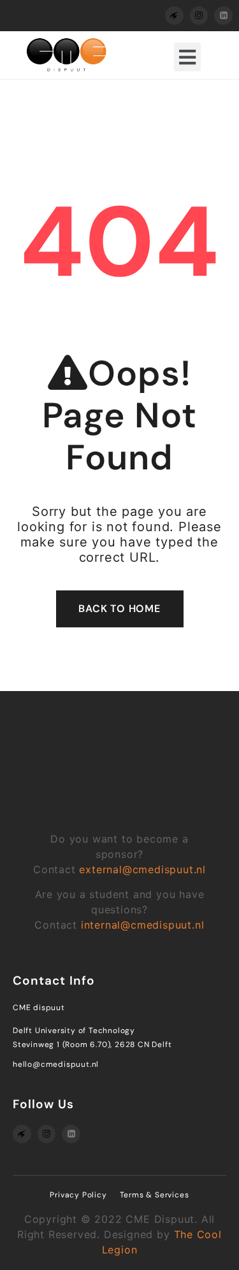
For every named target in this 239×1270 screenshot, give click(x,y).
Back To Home (119, 608)
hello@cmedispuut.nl (56, 1064)
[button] (187, 57)
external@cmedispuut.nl (142, 869)
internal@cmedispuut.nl (143, 924)
